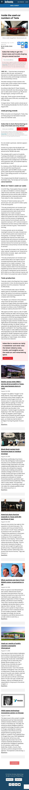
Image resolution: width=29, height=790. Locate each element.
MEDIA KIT (10, 779)
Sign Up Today (8, 358)
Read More (4, 424)
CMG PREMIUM (20, 1)
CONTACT (18, 779)
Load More (14, 763)
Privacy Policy (5, 64)
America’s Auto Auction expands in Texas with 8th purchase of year (11, 516)
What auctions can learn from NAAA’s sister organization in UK (12, 582)
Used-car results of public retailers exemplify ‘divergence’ (11, 645)
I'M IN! (22, 129)
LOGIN (26, 1)
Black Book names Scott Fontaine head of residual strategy (11, 451)
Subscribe (23, 59)
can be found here (6, 182)
